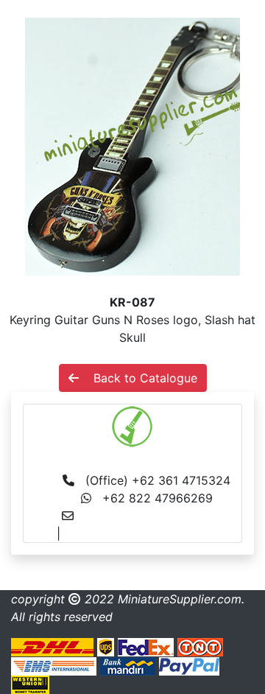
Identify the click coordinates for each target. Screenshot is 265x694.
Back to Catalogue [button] (138, 378)
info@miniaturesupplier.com (162, 515)
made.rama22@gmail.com (136, 533)
